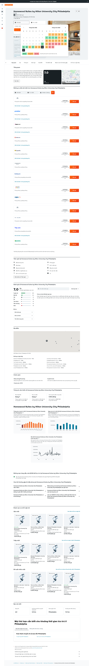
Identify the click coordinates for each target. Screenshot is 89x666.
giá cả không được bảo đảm (37, 647)
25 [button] (26, 47)
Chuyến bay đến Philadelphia (22, 636)
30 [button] (42, 47)
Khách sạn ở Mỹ (39, 663)
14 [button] (36, 40)
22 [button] (39, 44)
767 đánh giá (21, 15)
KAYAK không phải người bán (21, 651)
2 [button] (42, 34)
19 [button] (29, 44)
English (54, 1)
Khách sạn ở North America (30, 663)
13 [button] (65, 37)
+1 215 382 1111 (17, 18)
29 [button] (39, 47)
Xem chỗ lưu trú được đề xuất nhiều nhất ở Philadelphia (68, 569)
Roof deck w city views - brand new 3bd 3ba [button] (71, 528)
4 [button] (26, 37)
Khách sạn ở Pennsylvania (48, 663)
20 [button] (33, 44)
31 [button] (23, 50)
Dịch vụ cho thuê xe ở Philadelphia (44, 636)
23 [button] (42, 44)
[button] (87, 1)
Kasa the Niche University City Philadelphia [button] (20, 529)
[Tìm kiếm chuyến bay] (2, 9)
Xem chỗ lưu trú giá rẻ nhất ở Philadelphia (71, 540)
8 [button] (39, 37)
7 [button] (46, 37)
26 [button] (29, 47)
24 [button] (23, 47)
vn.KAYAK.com (16, 663)
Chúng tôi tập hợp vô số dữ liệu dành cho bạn (25, 654)
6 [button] (65, 34)
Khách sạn (22, 663)
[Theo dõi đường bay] (2, 20)
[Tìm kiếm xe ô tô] (2, 14)
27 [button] (33, 47)
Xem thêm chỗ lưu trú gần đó (74, 511)
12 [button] (29, 40)
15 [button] (39, 40)
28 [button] (36, 47)
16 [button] (42, 40)
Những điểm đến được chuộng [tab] (36, 628)
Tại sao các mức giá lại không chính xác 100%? (25, 656)
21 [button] (36, 44)
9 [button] (42, 37)
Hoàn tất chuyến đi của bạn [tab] (21, 628)
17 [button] (23, 44)
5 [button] (62, 34)
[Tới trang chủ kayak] (9, 5)
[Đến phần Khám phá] (2, 18)
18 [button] (26, 44)
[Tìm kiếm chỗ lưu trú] (2, 11)
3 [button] (23, 37)
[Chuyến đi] (2, 24)
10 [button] (23, 40)
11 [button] (26, 40)
